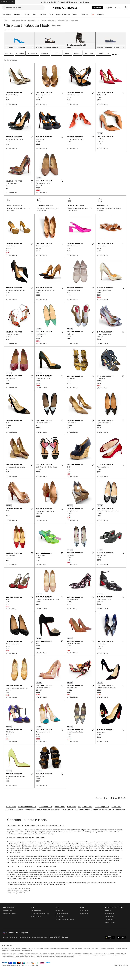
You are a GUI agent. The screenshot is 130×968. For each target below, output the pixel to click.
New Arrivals (6, 14)
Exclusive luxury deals (75, 205)
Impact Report (110, 917)
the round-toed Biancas (27, 872)
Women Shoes (33, 20)
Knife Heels (11, 806)
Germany (28, 965)
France (4, 965)
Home (6, 20)
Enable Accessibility (7, 2)
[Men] (38, 14)
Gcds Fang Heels (102, 806)
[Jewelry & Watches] (71, 14)
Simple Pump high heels (16, 893)
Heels (44, 20)
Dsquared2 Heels (85, 806)
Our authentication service (40, 914)
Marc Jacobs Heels (51, 809)
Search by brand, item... (14, 7)
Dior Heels (71, 806)
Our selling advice (62, 914)
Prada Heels (66, 809)
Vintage (75, 14)
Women (27, 14)
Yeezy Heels (120, 809)
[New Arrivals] (12, 14)
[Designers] (23, 14)
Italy (37, 965)
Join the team (109, 919)
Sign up (118, 7)
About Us (100, 14)
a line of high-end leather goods (83, 832)
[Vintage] (80, 14)
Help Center (84, 911)
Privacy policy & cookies (45, 937)
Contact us (84, 914)
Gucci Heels (116, 806)
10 (119, 798)
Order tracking (36, 911)
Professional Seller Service (65, 919)
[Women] (31, 14)
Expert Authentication (45, 205)
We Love (85, 14)
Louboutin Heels (45, 806)
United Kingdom (11, 965)
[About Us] (105, 14)
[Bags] (54, 14)
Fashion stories (110, 922)
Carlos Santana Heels (27, 806)
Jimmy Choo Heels (33, 809)
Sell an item (97, 7)
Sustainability (109, 914)
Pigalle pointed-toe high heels (18, 888)
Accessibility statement (10, 937)
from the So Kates (114, 858)
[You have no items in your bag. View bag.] (125, 7)
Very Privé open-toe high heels (18, 891)
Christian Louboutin (18, 20)
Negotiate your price (14, 205)
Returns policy (36, 917)
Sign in (109, 7)
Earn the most (102, 205)
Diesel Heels (60, 806)
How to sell (59, 911)
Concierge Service (9, 914)
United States (20, 965)
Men (34, 14)
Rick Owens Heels (81, 809)
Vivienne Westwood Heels (101, 809)
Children (43, 14)
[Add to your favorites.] (31, 93)
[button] (125, 7)
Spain (33, 965)
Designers (17, 14)
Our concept (7, 911)
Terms (34, 937)
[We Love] (89, 14)
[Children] (47, 14)
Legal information (25, 937)
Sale (92, 14)
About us (108, 911)
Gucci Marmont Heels (14, 809)
